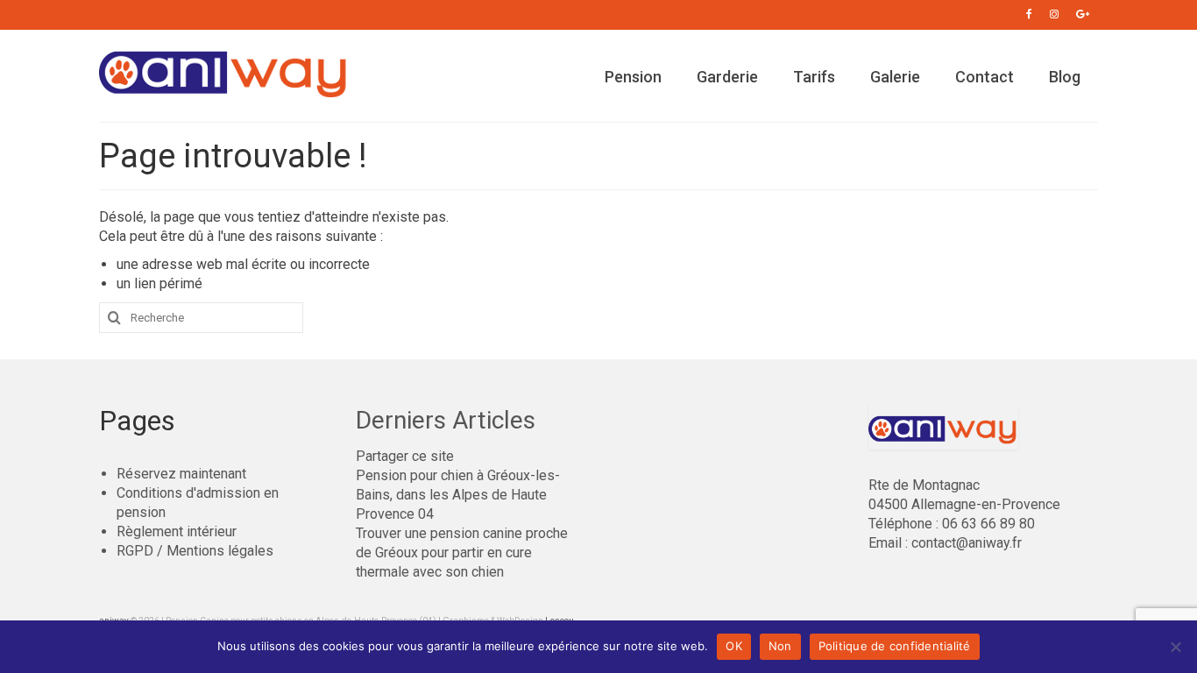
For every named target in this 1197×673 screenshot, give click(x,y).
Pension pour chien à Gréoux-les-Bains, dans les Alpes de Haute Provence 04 (458, 494)
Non (780, 646)
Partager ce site (405, 456)
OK (734, 646)
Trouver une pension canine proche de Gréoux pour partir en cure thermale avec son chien (462, 552)
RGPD (135, 550)
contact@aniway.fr (966, 543)
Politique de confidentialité (894, 646)
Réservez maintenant (181, 473)
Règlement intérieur (177, 531)
